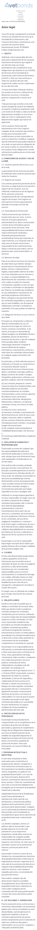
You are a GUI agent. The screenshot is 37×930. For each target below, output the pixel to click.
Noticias (20, 14)
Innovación (20, 16)
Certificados (20, 19)
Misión (21, 12)
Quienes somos (20, 11)
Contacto (20, 18)
